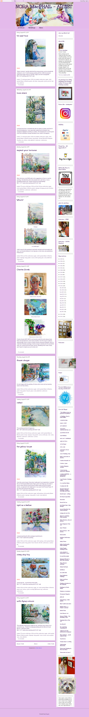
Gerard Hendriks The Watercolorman (65, 509)
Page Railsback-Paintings (64, 576)
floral (32, 542)
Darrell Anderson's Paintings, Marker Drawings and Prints (65, 490)
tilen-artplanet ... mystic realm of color (65, 635)
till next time (22, 36)
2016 (61, 279)
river (49, 435)
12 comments (21, 638)
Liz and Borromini (64, 556)
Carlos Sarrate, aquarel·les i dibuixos (65, 470)
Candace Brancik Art (65, 460)
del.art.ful (62, 499)
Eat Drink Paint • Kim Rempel (65, 505)
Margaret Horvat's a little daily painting (65, 559)
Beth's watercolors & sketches (65, 457)
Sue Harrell (62, 624)
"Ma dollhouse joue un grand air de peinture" (65, 412)
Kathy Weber (63, 541)
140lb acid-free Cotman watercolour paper (41, 186)
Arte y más (62, 447)
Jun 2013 (62, 300)
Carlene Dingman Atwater (64, 466)
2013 (61, 285)
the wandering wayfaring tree (63, 627)
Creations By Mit (64, 486)
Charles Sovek (23, 269)
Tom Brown (63, 639)
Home (41, 28)
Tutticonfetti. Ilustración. (63, 645)
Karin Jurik (63, 534)
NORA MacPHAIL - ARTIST (44, 6)
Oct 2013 (62, 292)
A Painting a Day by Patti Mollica (64, 416)
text (52, 81)
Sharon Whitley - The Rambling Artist (65, 616)
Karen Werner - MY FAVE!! (65, 531)
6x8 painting (40, 493)
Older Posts (51, 644)
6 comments (21, 191)
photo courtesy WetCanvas (33, 589)
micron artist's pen (43, 435)
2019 (61, 272)
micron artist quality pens (37, 257)
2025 (61, 259)
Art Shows (21, 28)
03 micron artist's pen (25, 186)
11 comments (21, 394)
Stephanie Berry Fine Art (65, 620)
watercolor (38, 140)
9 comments (21, 84)
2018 (61, 274)
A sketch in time (64, 420)
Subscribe (61, 36)
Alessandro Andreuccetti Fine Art (65, 429)
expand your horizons (27, 150)
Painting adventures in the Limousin (65, 583)
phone (45, 81)
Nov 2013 (62, 290)
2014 (61, 283)
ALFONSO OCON (64, 432)
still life (40, 542)
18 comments (21, 497)
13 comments (21, 546)
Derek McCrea (63, 502)
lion (23, 140)
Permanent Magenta (65, 594)
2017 (61, 277)
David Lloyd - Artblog (65, 494)
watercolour (44, 140)
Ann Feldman (63, 435)
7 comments (21, 142)
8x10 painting (40, 541)
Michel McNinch (64, 567)
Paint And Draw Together (64, 580)
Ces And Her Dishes (65, 483)
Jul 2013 (62, 298)
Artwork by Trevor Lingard (64, 450)
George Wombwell (43, 138)
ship (41, 589)
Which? (20, 200)
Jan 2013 (62, 311)
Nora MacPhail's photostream (65, 379)
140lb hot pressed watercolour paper (39, 79)
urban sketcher (20, 83)
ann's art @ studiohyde (65, 438)
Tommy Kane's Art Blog (65, 641)
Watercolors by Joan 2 (65, 652)
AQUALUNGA (63, 441)
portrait (49, 81)
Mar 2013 (62, 307)
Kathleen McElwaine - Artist (65, 538)
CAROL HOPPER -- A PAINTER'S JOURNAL (65, 475)
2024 (61, 261)
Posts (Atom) (39, 648)
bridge (25, 435)
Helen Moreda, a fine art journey (66, 520)
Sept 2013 (62, 294)
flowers (28, 391)
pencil (32, 391)
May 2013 (62, 303)
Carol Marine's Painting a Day (65, 479)
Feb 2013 (62, 309)
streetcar (51, 188)
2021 (61, 268)
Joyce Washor (63, 528)
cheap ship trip (23, 554)
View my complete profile (64, 75)
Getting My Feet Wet (65, 513)
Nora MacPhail (63, 50)
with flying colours (25, 601)
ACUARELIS (63, 426)
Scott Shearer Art (64, 613)
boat (21, 589)
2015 (61, 281)
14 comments (21, 352)
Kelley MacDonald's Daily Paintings (64, 544)
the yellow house (24, 446)
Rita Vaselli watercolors (65, 603)
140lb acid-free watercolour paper (28, 256)
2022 (61, 265)
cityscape (37, 188)
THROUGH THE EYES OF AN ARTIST (65, 631)
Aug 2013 (62, 296)
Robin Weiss (63, 610)
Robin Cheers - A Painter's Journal (64, 607)
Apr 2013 (62, 305)
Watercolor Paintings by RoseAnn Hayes (65, 649)
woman (36, 436)
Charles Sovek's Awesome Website (40, 342)
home (41, 635)
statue (25, 140)
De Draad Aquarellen (65, 496)
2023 (61, 263)
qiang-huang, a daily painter (65, 600)
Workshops (32, 28)
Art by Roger (63, 444)
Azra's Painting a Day (65, 453)
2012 (61, 314)
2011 (61, 316)
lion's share (22, 93)
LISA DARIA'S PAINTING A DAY (64, 552)
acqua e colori (63, 423)
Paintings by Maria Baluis (64, 587)
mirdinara (62, 569)
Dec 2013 (62, 287)
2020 (61, 270)
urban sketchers (20, 190)
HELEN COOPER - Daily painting (65, 516)
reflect (19, 402)
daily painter (41, 81)
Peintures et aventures (65, 591)
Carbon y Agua (63, 463)
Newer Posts (20, 644)
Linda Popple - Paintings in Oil (63, 548)
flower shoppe (23, 360)
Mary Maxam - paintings (63, 563)
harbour (25, 589)
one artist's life (63, 572)
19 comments (21, 261)
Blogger (47, 714)
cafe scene (34, 81)
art (37, 587)
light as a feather (24, 505)
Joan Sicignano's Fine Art (65, 524)
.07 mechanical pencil (25, 79)
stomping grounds (44, 188)
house (37, 495)
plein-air (62, 597)
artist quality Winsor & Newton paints (26, 188)
